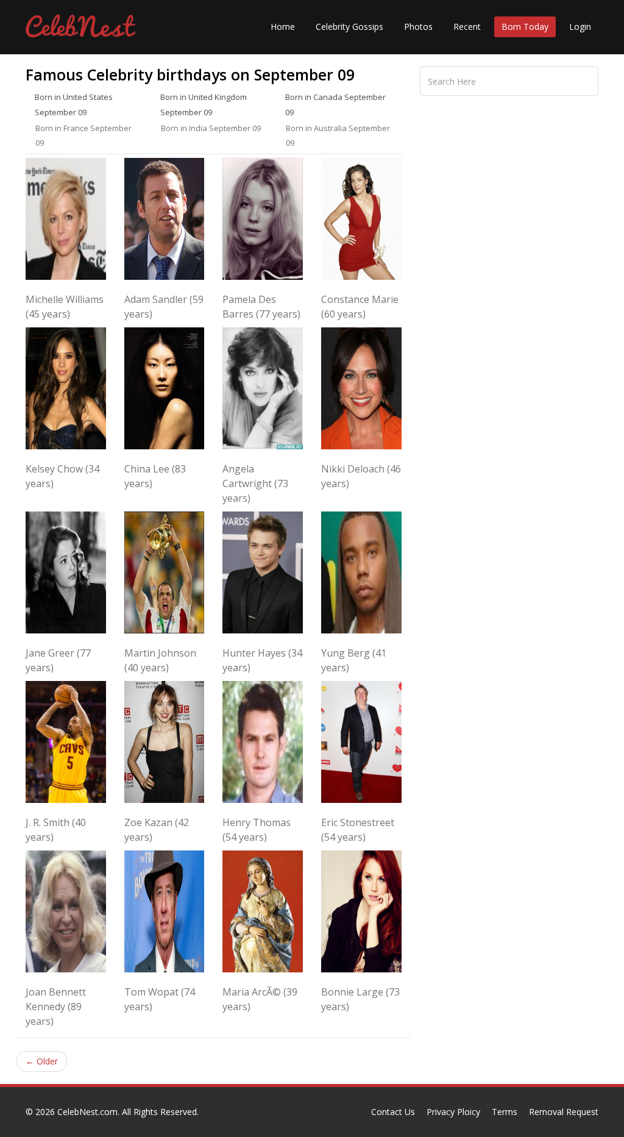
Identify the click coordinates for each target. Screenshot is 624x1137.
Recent (467, 26)
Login (580, 26)
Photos (418, 26)
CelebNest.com (87, 1111)
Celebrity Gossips (349, 26)
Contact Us (393, 1111)
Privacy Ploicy (453, 1111)
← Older (42, 1061)
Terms (504, 1111)
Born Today (525, 26)
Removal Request (563, 1111)
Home (283, 26)
